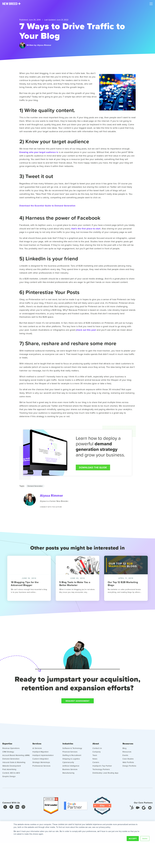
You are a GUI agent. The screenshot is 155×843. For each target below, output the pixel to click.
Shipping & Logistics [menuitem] (71, 758)
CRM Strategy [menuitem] (8, 751)
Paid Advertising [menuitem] (9, 769)
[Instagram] (23, 807)
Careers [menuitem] (96, 762)
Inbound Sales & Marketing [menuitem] (13, 762)
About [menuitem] (96, 743)
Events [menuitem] (125, 755)
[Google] (144, 807)
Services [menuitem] (36, 743)
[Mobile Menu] (151, 3)
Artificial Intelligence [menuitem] (70, 766)
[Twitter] (5, 807)
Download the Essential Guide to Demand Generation (47, 205)
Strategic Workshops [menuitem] (41, 762)
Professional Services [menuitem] (41, 766)
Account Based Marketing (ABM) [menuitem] (16, 755)
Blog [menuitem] (124, 748)
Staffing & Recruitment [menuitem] (71, 755)
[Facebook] (11, 807)
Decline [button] (144, 838)
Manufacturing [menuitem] (68, 773)
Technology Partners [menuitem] (101, 769)
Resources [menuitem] (128, 743)
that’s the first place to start (86, 228)
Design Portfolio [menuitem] (129, 766)
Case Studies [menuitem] (128, 758)
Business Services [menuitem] (70, 769)
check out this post (86, 329)
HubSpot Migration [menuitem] (40, 751)
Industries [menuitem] (67, 743)
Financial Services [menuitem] (69, 751)
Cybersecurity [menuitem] (68, 762)
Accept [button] (133, 838)
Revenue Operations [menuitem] (10, 748)
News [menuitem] (95, 758)
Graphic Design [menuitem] (9, 776)
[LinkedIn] (17, 807)
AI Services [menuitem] (37, 748)
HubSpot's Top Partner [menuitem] (102, 766)
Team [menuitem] (95, 755)
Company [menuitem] (97, 751)
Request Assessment (77, 701)
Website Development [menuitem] (11, 766)
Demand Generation (35, 486)
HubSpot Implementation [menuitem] (43, 755)
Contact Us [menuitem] (97, 748)
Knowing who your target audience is (38, 152)
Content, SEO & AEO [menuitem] (11, 773)
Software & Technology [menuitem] (72, 748)
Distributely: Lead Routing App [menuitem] (105, 773)
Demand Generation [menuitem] (10, 758)
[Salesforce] (138, 807)
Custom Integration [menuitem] (40, 758)
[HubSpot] (131, 807)
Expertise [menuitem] (7, 743)
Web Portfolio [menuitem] (128, 762)
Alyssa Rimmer (44, 45)
